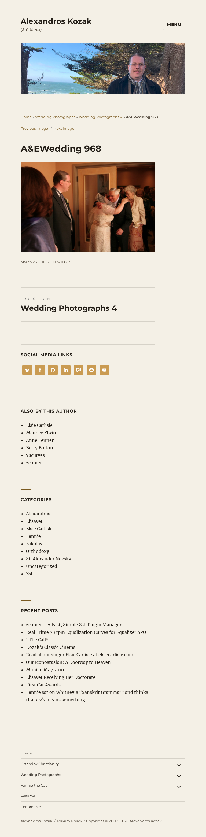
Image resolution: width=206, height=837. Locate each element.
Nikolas (34, 543)
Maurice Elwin (41, 432)
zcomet (34, 462)
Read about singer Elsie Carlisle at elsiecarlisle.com (79, 654)
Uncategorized (41, 566)
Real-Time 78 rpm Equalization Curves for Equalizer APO (86, 632)
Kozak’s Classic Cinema (51, 647)
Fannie (33, 536)
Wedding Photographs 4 (101, 117)
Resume (28, 796)
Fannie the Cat (34, 785)
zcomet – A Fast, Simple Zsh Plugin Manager (74, 624)
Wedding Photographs (55, 117)
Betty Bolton (39, 447)
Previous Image (34, 128)
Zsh (30, 573)
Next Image (64, 128)
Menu (174, 24)
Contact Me (31, 807)
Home (26, 117)
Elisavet (34, 521)
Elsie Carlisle (39, 425)
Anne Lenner (40, 440)
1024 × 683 (61, 262)
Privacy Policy (69, 821)
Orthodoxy (37, 551)
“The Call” (37, 639)
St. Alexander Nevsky (48, 558)
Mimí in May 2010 (45, 669)
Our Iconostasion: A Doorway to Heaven (68, 662)
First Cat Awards (43, 684)
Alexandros (38, 513)
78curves (35, 455)
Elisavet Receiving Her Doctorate (60, 677)
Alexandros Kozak (56, 21)
